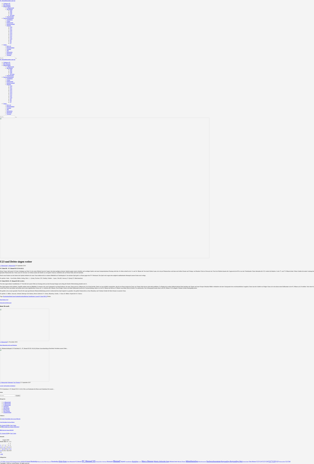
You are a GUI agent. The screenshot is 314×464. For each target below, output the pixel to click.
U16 (266, 461)
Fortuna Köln (99, 461)
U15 (263, 461)
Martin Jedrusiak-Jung (162, 461)
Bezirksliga (6, 296)
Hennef (116, 461)
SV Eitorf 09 (41, 296)
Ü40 (289, 461)
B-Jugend (27, 461)
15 (9, 447)
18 (2, 449)
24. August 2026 (4, 425)
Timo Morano (252, 461)
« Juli (1, 454)
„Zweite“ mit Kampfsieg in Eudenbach (7, 385)
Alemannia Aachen (16, 461)
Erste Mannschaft (71, 461)
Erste (65, 461)
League (140, 461)
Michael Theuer (181, 461)
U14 (260, 461)
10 (1, 447)
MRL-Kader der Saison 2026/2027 (7, 430)
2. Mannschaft (3, 265)
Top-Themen (16, 382)
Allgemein (10, 382)
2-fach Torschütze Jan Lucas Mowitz (7, 422)
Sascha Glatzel (246, 461)
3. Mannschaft (11, 265)
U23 (46, 296)
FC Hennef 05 (89, 461)
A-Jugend (8, 461)
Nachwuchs (6, 409)
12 (4, 447)
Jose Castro (13, 425)
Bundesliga (54, 461)
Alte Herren (6, 408)
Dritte (10, 296)
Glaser (13, 296)
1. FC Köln (2, 461)
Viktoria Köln (282, 461)
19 (4, 449)
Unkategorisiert (7, 412)
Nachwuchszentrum (213, 461)
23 (10, 449)
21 (7, 449)
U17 (270, 461)
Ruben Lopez (34, 296)
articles (23, 461)
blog (45, 461)
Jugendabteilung (128, 461)
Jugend (123, 461)
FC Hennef (78, 461)
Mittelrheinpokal (202, 461)
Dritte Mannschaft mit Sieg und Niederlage (8, 345)
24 (1, 450)
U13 (257, 461)
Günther (17, 296)
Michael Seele (27, 296)
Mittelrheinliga (192, 461)
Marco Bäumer (148, 461)
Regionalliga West (236, 461)
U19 (274, 461)
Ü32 (286, 461)
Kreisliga (21, 296)
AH (11, 461)
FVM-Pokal (104, 461)
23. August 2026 (4, 433)
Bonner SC (49, 461)
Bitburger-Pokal (41, 461)
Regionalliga (225, 461)
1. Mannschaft (7, 402)
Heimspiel (110, 461)
